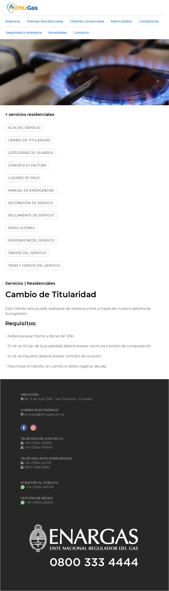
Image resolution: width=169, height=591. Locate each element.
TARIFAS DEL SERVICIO (27, 253)
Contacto (81, 33)
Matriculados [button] (121, 21)
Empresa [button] (13, 21)
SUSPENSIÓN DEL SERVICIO (31, 240)
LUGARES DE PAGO (24, 178)
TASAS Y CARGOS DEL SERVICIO (34, 266)
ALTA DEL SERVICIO (24, 128)
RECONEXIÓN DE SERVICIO (30, 203)
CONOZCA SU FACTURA (27, 165)
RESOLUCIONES (21, 228)
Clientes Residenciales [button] (45, 21)
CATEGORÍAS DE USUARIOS (30, 153)
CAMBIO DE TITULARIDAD (29, 140)
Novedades (57, 33)
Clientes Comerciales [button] (87, 21)
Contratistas (149, 21)
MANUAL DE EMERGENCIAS (31, 190)
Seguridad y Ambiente (24, 33)
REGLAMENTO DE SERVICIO (31, 215)
